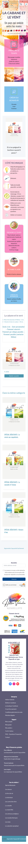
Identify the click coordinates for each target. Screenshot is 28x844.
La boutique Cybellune (11, 706)
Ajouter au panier (14, 376)
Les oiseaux (8, 789)
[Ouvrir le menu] (26, 4)
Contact (7, 737)
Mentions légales (10, 715)
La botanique (9, 797)
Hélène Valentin (9, 699)
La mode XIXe (9, 810)
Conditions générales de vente (13, 712)
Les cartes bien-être (11, 801)
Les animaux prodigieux (12, 814)
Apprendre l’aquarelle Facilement (16, 839)
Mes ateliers (8, 728)
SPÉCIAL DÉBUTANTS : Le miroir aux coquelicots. (12, 435)
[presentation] (14, 414)
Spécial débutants (10, 785)
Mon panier (8, 725)
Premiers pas (13, 4)
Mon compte (8, 721)
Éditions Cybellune (10, 703)
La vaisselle (8, 805)
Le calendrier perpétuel (12, 826)
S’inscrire (14, 579)
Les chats (7, 822)
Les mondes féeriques (11, 818)
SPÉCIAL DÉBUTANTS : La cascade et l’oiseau (12, 483)
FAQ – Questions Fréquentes (13, 734)
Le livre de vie (9, 793)
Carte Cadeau (9, 731)
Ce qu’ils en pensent (10, 709)
